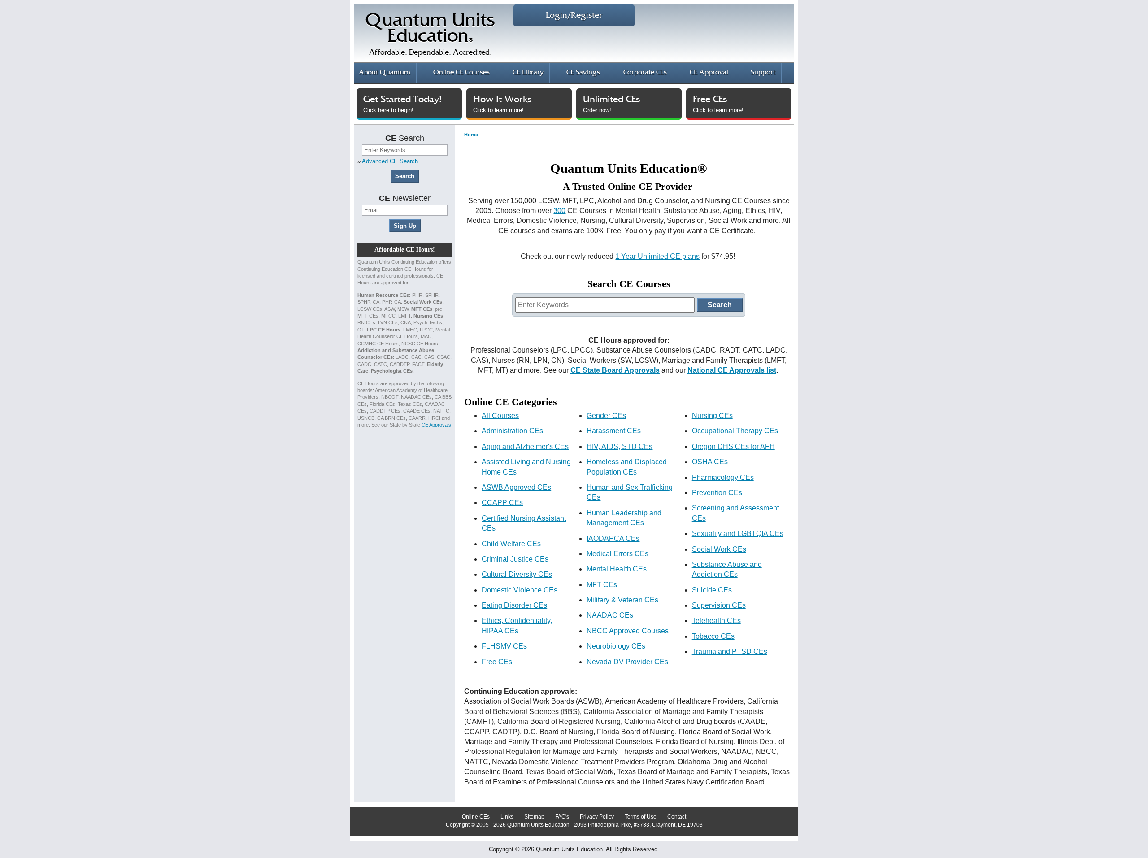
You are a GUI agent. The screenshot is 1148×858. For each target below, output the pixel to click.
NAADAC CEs (610, 615)
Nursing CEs (712, 415)
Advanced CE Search (390, 161)
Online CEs (476, 817)
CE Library (528, 72)
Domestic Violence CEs (519, 590)
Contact (676, 817)
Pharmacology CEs (723, 477)
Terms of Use (641, 817)
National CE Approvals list (731, 370)
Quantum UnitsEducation (430, 34)
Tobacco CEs (713, 636)
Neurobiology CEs (616, 646)
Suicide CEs (712, 590)
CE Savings (583, 72)
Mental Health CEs (617, 569)
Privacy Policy (597, 817)
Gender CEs (606, 415)
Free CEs (497, 662)
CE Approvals (436, 424)
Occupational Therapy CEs (735, 431)
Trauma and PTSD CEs (729, 651)
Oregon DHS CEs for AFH (733, 446)
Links (506, 817)
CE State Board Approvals (615, 370)
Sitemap (534, 817)
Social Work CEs (719, 549)
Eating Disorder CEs (514, 605)
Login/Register (574, 15)
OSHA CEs (710, 462)
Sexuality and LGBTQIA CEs (737, 533)
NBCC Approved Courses (628, 631)
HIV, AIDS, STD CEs (619, 446)
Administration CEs (512, 431)
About (384, 72)
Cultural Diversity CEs (517, 574)
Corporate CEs (645, 72)
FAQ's (562, 817)
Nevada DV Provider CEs (627, 662)
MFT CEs (602, 584)
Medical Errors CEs (617, 553)
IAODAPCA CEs (613, 538)
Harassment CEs (614, 431)
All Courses (500, 415)
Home (471, 134)
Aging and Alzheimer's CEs (525, 446)
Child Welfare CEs (511, 544)
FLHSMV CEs (504, 646)
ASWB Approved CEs (516, 487)
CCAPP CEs (502, 502)
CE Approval (709, 72)
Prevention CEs (717, 493)
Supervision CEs (719, 605)
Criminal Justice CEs (515, 559)
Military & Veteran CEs (622, 600)
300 (559, 210)
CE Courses (461, 72)
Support (763, 72)
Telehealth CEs (716, 620)
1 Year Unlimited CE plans (657, 256)
